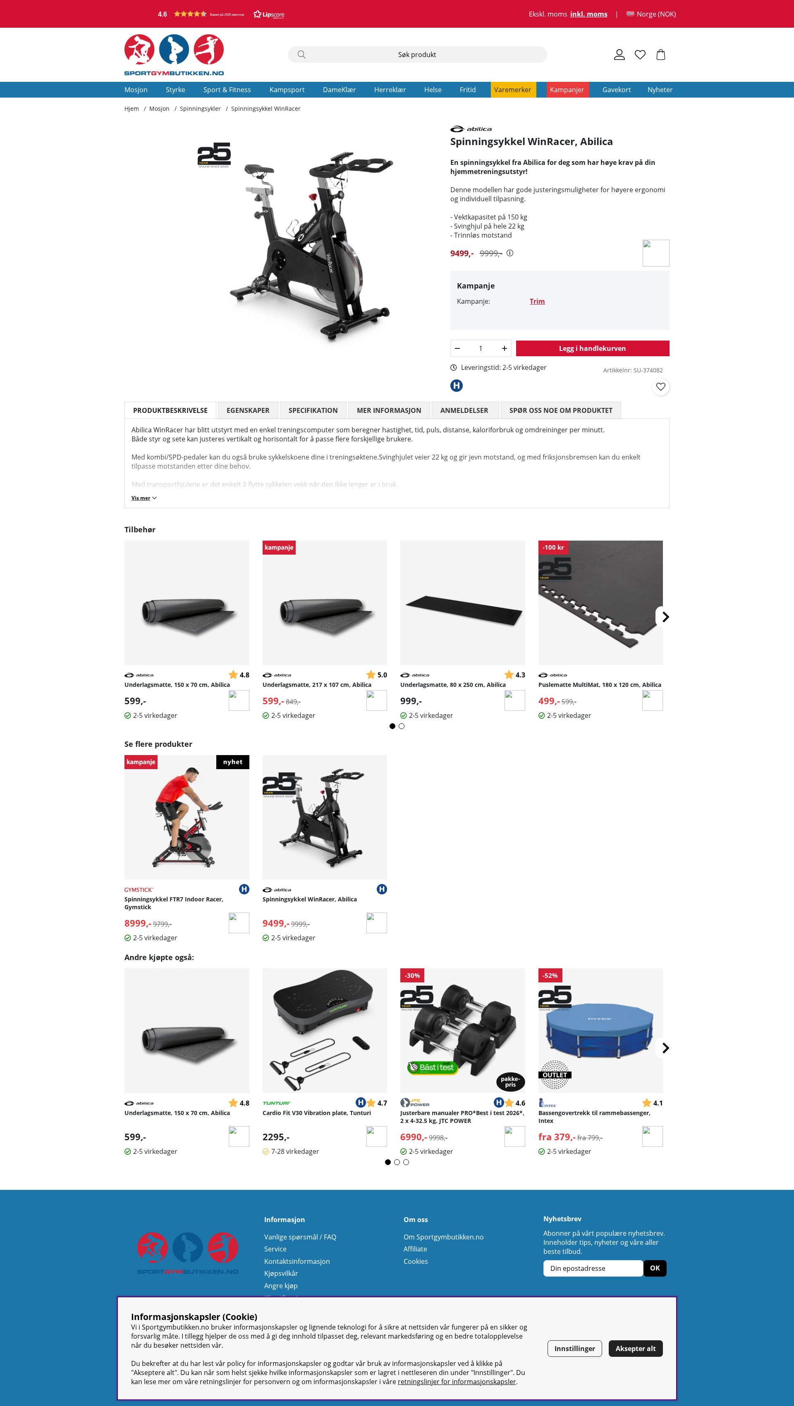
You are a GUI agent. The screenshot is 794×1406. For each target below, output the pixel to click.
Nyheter (660, 89)
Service (275, 1249)
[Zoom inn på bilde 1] (317, 245)
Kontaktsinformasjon (297, 1261)
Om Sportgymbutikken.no (444, 1237)
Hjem (131, 108)
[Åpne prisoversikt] (510, 252)
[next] (665, 616)
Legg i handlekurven (592, 348)
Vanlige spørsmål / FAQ (300, 1237)
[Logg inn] (619, 54)
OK (655, 1268)
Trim (537, 301)
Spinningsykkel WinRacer (266, 108)
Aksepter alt (636, 1348)
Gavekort (617, 89)
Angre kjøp (281, 1286)
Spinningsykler (200, 108)
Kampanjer (567, 89)
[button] (221, 14)
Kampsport (287, 89)
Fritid (468, 89)
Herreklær (390, 89)
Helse (433, 89)
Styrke (175, 89)
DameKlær (339, 89)
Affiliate (415, 1249)
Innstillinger (575, 1348)
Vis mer (141, 497)
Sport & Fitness (227, 89)
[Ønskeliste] (640, 54)
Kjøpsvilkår (281, 1273)
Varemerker (512, 89)
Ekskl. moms (548, 14)
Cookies (416, 1261)
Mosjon (136, 89)
